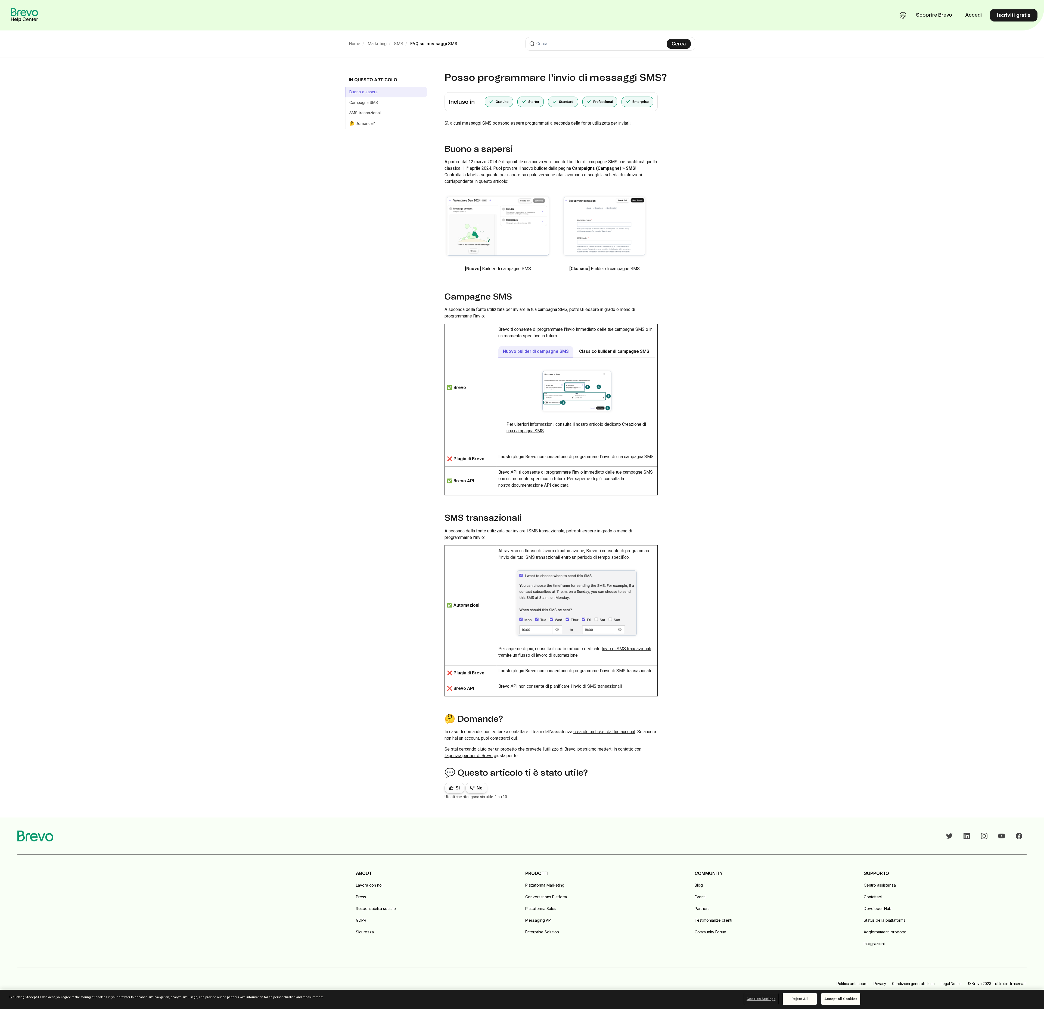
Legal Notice (951, 984)
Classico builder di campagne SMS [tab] (614, 351)
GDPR (361, 920)
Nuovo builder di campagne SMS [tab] (536, 351)
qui (514, 738)
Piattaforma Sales (540, 908)
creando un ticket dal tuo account (604, 731)
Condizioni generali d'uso (913, 984)
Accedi (973, 15)
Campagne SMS (363, 102)
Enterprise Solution (542, 932)
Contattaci (873, 896)
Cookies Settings (761, 999)
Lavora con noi (369, 885)
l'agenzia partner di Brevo (469, 755)
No (480, 788)
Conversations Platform (546, 896)
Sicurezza (365, 932)
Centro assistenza (880, 885)
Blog (699, 885)
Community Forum (710, 932)
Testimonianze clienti (713, 920)
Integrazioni (874, 943)
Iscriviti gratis (1013, 15)
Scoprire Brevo (934, 15)
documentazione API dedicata (539, 485)
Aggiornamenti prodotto (885, 932)
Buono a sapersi (363, 92)
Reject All (799, 999)
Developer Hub (877, 908)
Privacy (880, 984)
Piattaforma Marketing (544, 885)
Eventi (700, 896)
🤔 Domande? (362, 123)
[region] (522, 999)
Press (361, 896)
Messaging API (538, 920)
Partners (702, 908)
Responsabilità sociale (376, 908)
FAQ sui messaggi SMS (433, 43)
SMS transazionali (365, 112)
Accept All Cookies (840, 999)
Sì (458, 788)
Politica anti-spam (852, 984)
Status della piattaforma (885, 920)
